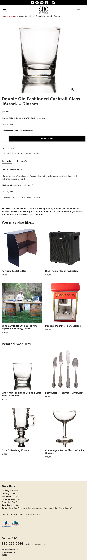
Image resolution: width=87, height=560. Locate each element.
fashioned (15, 153)
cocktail (8, 153)
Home (4, 16)
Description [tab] (7, 161)
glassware (23, 153)
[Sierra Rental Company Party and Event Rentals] (43, 10)
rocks (37, 153)
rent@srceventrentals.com (35, 544)
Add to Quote (47, 138)
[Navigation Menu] (78, 10)
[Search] (53, 2)
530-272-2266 (12, 543)
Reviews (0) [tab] (22, 161)
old (28, 153)
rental (32, 153)
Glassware (12, 16)
